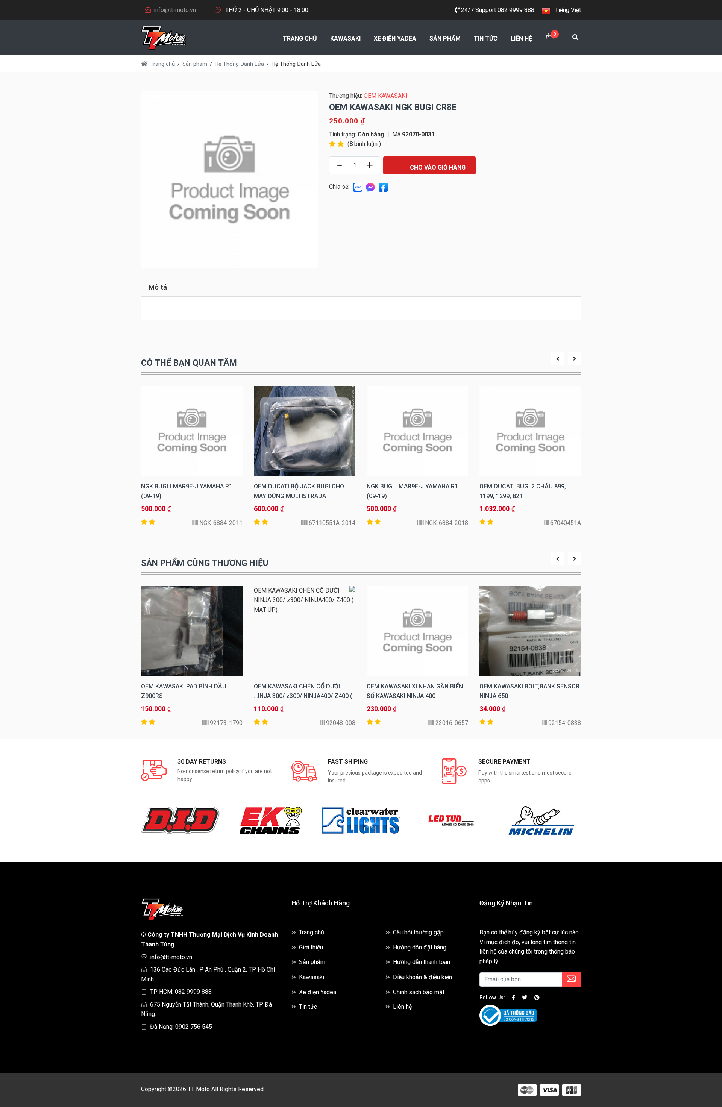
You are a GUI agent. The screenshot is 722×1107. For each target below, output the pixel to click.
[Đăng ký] (571, 979)
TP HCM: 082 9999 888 (181, 991)
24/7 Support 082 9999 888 (497, 10)
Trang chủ (300, 38)
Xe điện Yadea (395, 38)
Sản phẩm (445, 38)
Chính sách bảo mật (418, 992)
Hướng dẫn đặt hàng (419, 947)
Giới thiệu (311, 947)
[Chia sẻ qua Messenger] (370, 186)
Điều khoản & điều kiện (422, 977)
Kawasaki (345, 38)
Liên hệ (521, 38)
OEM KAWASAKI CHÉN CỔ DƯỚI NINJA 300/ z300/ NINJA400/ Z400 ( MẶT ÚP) (303, 696)
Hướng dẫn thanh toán (421, 962)
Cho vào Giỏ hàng (437, 167)
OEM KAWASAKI (385, 95)
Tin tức (486, 38)
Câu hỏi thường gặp (418, 932)
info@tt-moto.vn (175, 10)
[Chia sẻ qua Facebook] (383, 186)
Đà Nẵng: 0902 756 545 (181, 1026)
